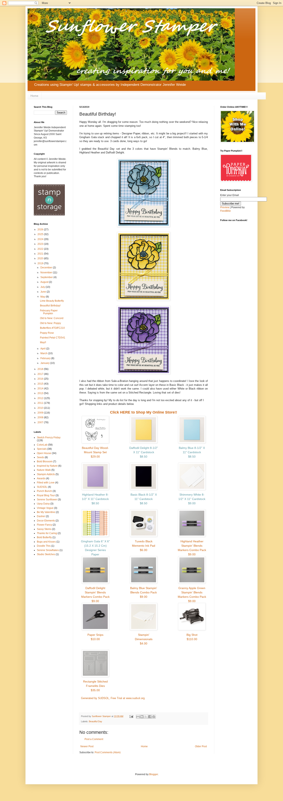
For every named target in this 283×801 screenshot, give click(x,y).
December (46, 267)
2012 (40, 398)
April (43, 348)
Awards (41, 478)
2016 (40, 378)
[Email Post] (131, 716)
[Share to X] (146, 717)
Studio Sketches (46, 554)
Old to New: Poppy (50, 323)
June (43, 291)
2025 (40, 234)
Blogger (153, 774)
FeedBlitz (225, 210)
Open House (44, 453)
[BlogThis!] (142, 717)
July (43, 287)
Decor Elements (46, 520)
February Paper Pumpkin (49, 312)
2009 (40, 412)
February (45, 358)
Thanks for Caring (47, 533)
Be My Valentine (46, 512)
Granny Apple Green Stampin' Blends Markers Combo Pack (192, 594)
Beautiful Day (95, 721)
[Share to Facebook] (150, 717)
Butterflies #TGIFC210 (52, 327)
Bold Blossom (44, 461)
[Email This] (138, 717)
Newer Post (86, 746)
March (44, 353)
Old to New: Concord (51, 318)
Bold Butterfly (44, 537)
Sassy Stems (44, 529)
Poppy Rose (47, 332)
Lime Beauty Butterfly (52, 300)
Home (34, 95)
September (46, 277)
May (43, 296)
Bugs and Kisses (46, 541)
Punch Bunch (44, 491)
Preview (224, 207)
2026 (40, 229)
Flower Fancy (44, 524)
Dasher (41, 516)
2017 (40, 374)
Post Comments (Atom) (108, 752)
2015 (40, 383)
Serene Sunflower (47, 499)
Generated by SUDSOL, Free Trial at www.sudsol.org (113, 698)
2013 (40, 393)
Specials (42, 448)
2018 (40, 369)
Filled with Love (45, 482)
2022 (40, 248)
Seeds (40, 457)
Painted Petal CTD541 (52, 337)
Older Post (201, 746)
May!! (43, 342)
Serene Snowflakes (48, 550)
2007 (40, 422)
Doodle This (44, 545)
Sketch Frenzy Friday (48, 437)
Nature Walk (44, 470)
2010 (40, 407)
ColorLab (42, 444)
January (45, 363)
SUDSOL (42, 486)
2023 (40, 244)
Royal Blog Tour (46, 495)
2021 (40, 253)
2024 (40, 239)
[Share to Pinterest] (154, 717)
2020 (40, 258)
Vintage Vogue (45, 508)
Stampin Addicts (46, 474)
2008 (40, 417)
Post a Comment (94, 739)
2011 (40, 403)
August (44, 282)
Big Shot (191, 637)
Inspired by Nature (47, 465)
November (46, 272)
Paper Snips (95, 637)
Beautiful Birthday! (50, 305)
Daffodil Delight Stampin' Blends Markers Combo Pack (95, 594)
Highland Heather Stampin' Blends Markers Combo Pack (192, 548)
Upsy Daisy (43, 503)
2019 (40, 263)
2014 (40, 388)
